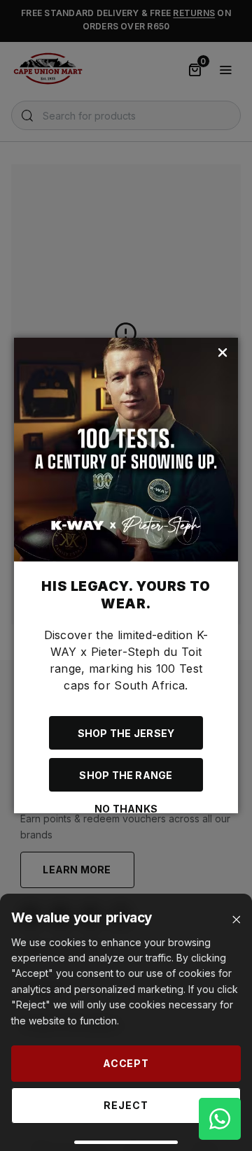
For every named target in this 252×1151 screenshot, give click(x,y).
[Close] (236, 919)
